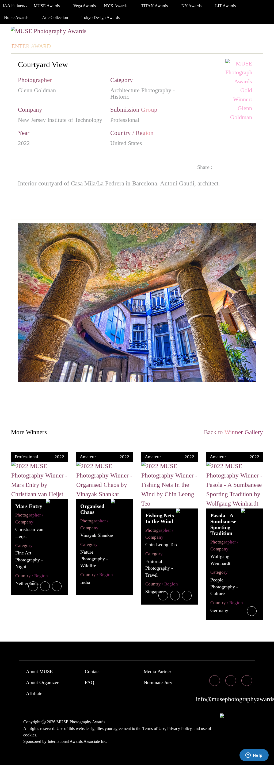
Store (233, 35)
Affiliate (34, 693)
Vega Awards (84, 5)
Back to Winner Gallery (232, 432)
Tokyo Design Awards (101, 17)
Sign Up (93, 46)
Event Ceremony (140, 35)
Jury (66, 35)
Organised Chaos (92, 509)
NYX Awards (116, 5)
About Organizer (42, 682)
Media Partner (157, 671)
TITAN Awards (155, 5)
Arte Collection (55, 17)
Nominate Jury (158, 682)
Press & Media (193, 35)
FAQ (89, 682)
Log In (66, 46)
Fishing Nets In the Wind (159, 518)
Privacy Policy (179, 728)
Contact (92, 671)
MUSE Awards (47, 5)
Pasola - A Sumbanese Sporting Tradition (223, 524)
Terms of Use (153, 728)
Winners (95, 35)
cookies (29, 735)
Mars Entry (28, 506)
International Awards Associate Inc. (77, 741)
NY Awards (192, 5)
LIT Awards (226, 5)
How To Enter (32, 35)
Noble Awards (16, 17)
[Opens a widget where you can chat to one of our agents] (254, 755)
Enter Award (31, 46)
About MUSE (39, 671)
